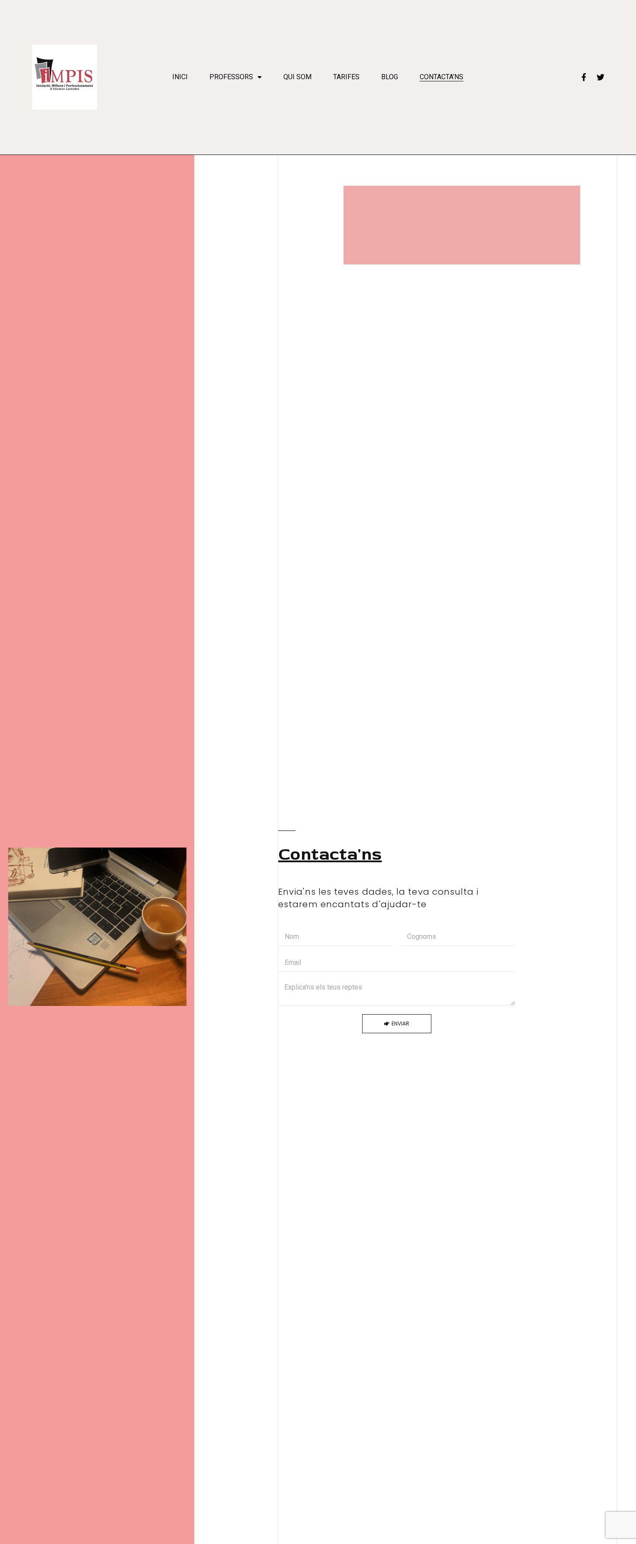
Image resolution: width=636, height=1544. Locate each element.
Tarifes (346, 77)
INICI (180, 77)
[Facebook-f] (584, 77)
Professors (231, 77)
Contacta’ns (441, 77)
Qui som (297, 77)
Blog (389, 77)
